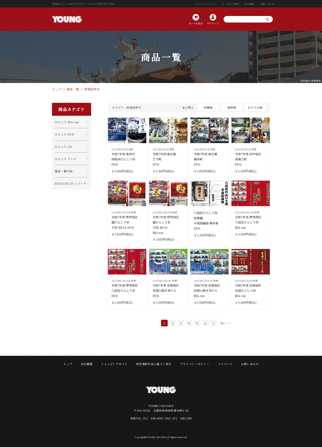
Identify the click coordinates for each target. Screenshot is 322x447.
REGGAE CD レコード (70, 183)
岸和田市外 (92, 89)
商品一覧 (73, 89)
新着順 (208, 107)
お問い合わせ (267, 4)
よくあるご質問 (230, 4)
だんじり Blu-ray (67, 122)
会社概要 (249, 4)
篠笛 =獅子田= (64, 171)
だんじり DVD (64, 134)
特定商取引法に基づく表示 (153, 364)
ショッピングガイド (205, 4)
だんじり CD (63, 147)
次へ (223, 323)
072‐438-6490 (153, 418)
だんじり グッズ (65, 159)
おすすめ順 (255, 107)
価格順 (231, 107)
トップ (56, 89)
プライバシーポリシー (194, 364)
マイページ (225, 364)
